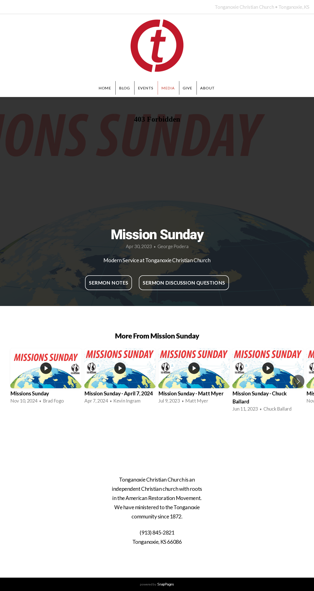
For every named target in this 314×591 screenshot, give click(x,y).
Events (145, 88)
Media (168, 88)
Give (187, 88)
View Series (157, 429)
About (208, 88)
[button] (298, 381)
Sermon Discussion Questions (184, 282)
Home (105, 88)
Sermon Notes (108, 282)
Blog (124, 88)
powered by (157, 584)
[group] (46, 377)
